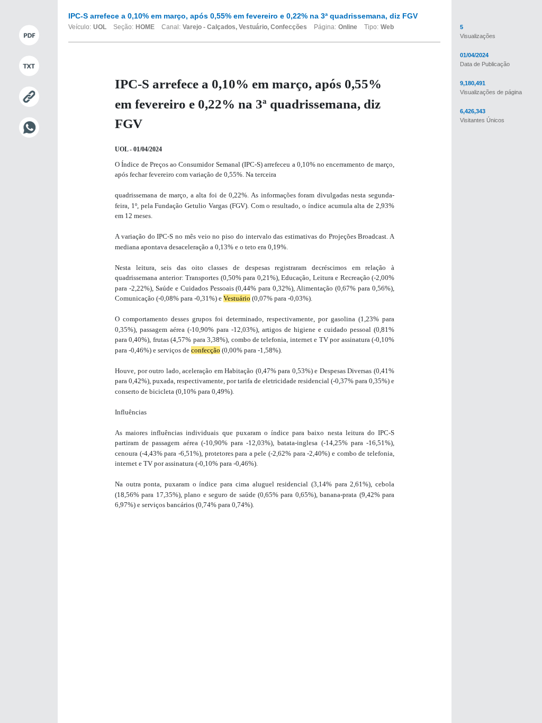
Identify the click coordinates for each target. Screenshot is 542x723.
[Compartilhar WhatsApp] (29, 127)
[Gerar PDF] (29, 35)
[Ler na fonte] (29, 97)
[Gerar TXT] (29, 66)
